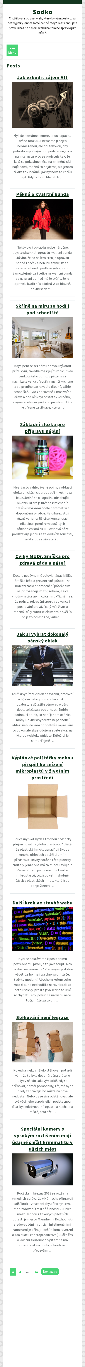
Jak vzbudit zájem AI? (42, 77)
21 (37, 1271)
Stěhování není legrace (42, 1017)
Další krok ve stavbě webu (42, 903)
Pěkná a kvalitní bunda (42, 194)
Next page (50, 1272)
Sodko (43, 12)
